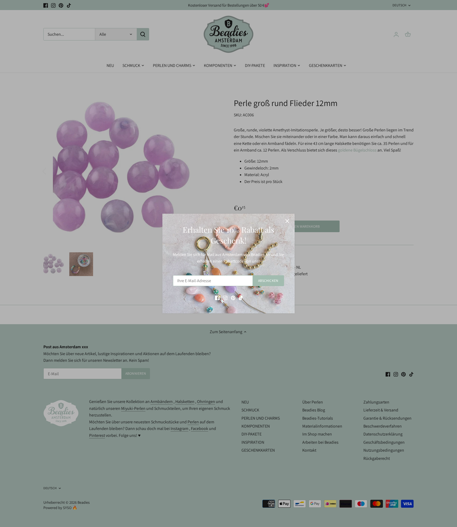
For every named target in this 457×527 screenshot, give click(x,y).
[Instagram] (225, 297)
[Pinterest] (233, 297)
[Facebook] (217, 297)
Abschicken (268, 280)
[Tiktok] (241, 297)
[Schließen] (287, 221)
